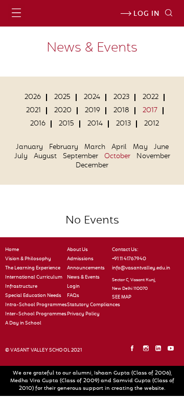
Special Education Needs (33, 295)
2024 (92, 97)
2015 (66, 124)
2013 (123, 124)
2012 (151, 124)
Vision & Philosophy (28, 259)
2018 (121, 110)
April (119, 147)
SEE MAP (121, 297)
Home (12, 250)
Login (73, 286)
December (92, 165)
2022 (150, 97)
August (45, 156)
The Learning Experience (32, 268)
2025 (62, 97)
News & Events (83, 277)
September (80, 156)
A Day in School (23, 323)
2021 (33, 110)
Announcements (85, 268)
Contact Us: (125, 250)
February (63, 147)
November (153, 156)
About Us (77, 250)
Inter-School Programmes (33, 314)
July (21, 156)
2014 (95, 124)
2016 (37, 124)
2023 (121, 97)
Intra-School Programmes (33, 305)
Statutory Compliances (85, 305)
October (117, 156)
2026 (33, 97)
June (161, 147)
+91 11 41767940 (129, 259)
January (29, 147)
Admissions (80, 259)
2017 (150, 110)
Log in (145, 14)
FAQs (73, 295)
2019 (92, 110)
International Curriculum (33, 277)
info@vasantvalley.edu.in (137, 268)
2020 (63, 110)
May (140, 147)
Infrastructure (21, 286)
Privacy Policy (83, 314)
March (94, 147)
